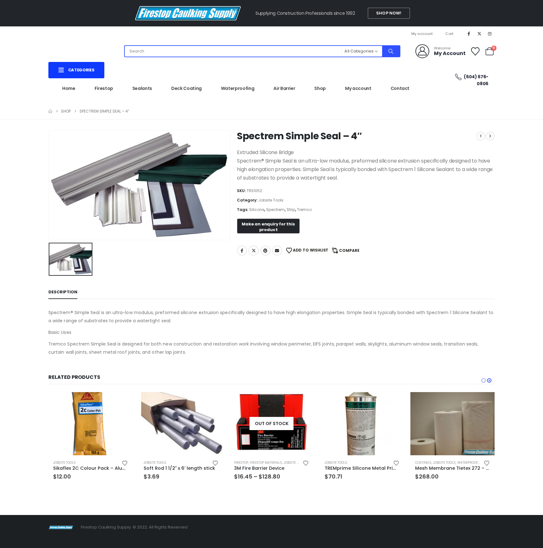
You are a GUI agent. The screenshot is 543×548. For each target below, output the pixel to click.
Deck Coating (186, 88)
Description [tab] (62, 292)
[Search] (391, 51)
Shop (320, 88)
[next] (490, 136)
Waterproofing (237, 88)
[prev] (480, 136)
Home (68, 88)
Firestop (104, 88)
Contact (400, 88)
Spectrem (275, 209)
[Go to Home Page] (50, 111)
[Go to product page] (90, 423)
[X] (479, 33)
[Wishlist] (475, 51)
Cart (449, 33)
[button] (483, 380)
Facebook (242, 251)
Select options (303, 402)
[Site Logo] (61, 527)
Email (277, 251)
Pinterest (266, 251)
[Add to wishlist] (125, 462)
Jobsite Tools (270, 200)
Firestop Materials (266, 462)
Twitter (254, 251)
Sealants (142, 88)
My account (422, 33)
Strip (291, 209)
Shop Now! (388, 13)
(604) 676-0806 (475, 80)
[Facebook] (468, 33)
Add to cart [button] (122, 402)
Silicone (256, 209)
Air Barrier (284, 88)
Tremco (304, 209)
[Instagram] (489, 33)
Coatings (423, 462)
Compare (349, 250)
